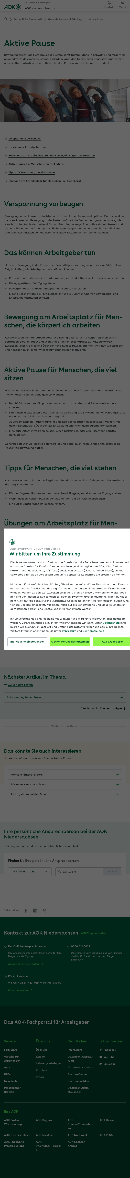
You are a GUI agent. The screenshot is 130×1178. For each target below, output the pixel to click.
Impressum (69, 631)
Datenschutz (111, 623)
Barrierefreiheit (93, 631)
